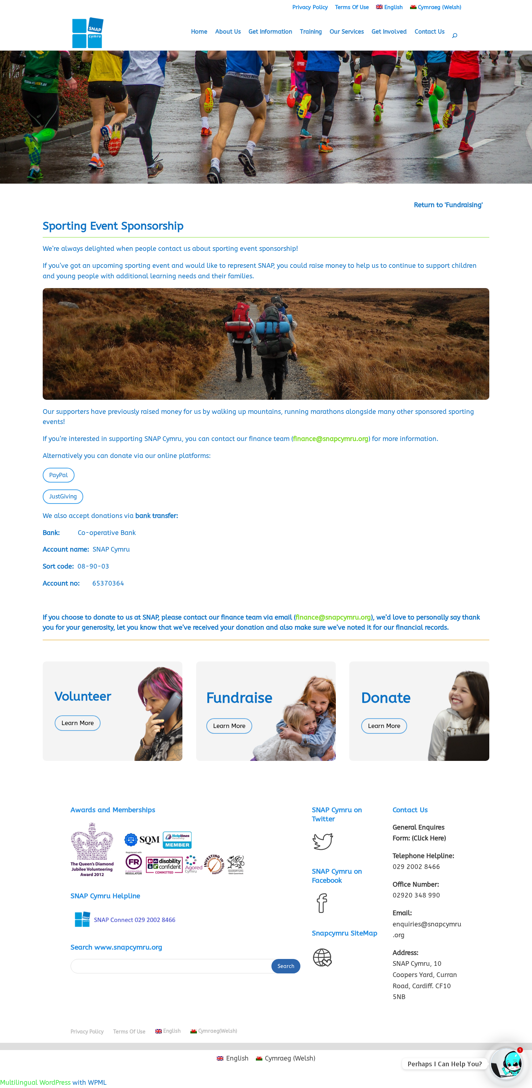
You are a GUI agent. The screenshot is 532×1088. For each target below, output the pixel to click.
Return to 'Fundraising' (448, 205)
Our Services (347, 32)
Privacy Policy (310, 7)
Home (199, 32)
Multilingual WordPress (35, 1083)
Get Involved (389, 32)
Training (311, 32)
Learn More (78, 723)
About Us (228, 32)
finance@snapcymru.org (333, 617)
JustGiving (63, 496)
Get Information (270, 32)
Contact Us (429, 32)
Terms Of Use (352, 7)
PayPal (58, 475)
